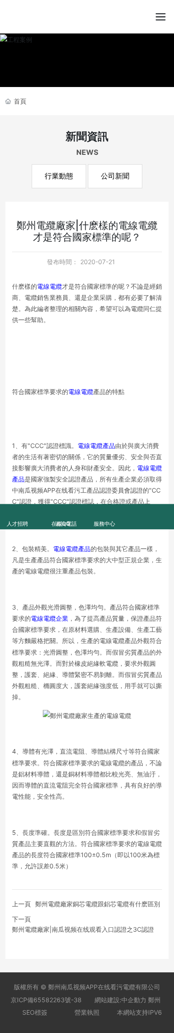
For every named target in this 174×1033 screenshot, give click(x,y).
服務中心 (104, 511)
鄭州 (154, 1000)
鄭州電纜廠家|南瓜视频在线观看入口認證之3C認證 (83, 929)
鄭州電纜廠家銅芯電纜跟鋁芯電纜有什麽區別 (97, 904)
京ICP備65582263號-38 (46, 1000)
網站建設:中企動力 (120, 1000)
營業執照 (87, 1012)
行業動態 (59, 176)
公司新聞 (115, 176)
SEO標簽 (34, 1012)
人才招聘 (17, 511)
